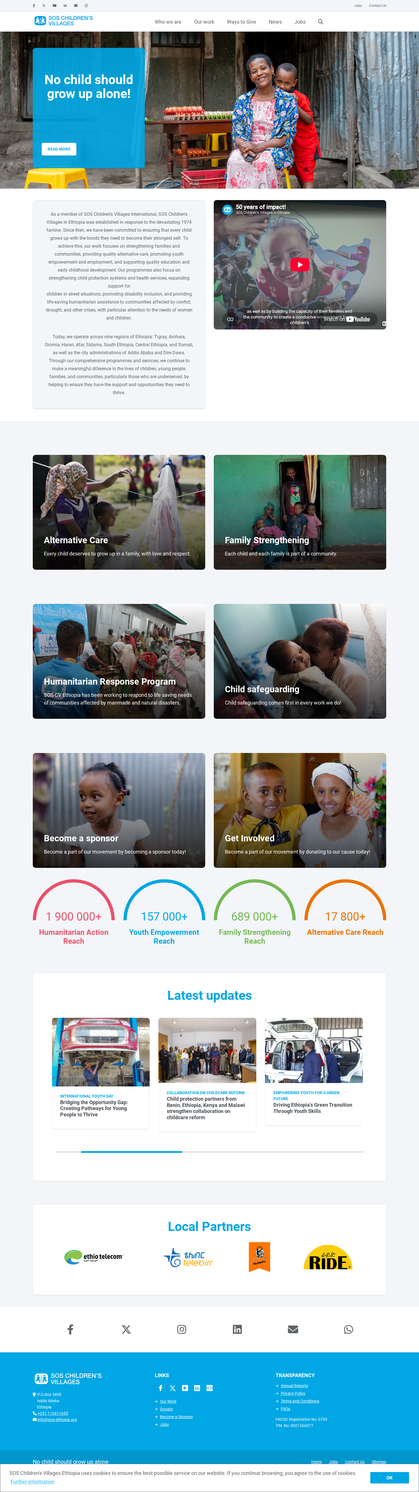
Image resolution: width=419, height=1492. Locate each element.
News (275, 22)
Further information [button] (32, 1482)
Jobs (358, 6)
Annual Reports (294, 1385)
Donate (166, 1409)
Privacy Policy (293, 1393)
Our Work (168, 1401)
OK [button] (389, 1478)
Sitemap (379, 1462)
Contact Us (377, 6)
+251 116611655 (53, 1413)
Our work (204, 22)
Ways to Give (241, 22)
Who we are (168, 22)
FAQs (285, 1408)
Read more (59, 149)
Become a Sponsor (176, 1416)
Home (316, 1462)
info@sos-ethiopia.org (57, 1419)
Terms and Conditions (300, 1401)
